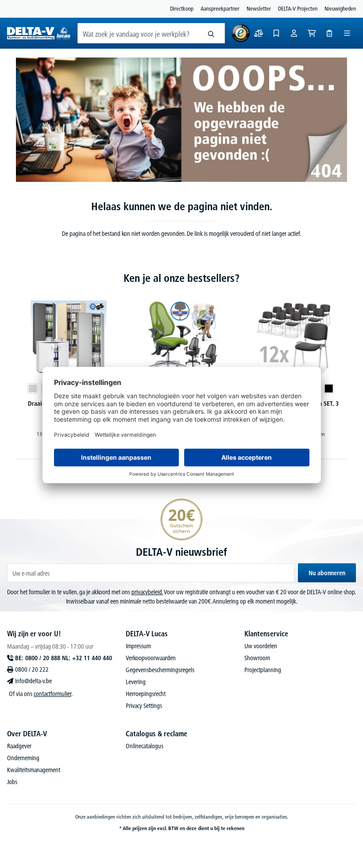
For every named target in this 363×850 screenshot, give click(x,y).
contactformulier (52, 694)
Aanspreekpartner (220, 8)
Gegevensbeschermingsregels (160, 670)
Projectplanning (262, 670)
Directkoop (181, 8)
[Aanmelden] (294, 33)
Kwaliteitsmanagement (33, 770)
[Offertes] (329, 33)
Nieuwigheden (340, 8)
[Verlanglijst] (276, 33)
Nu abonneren (327, 573)
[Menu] (347, 33)
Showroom (257, 658)
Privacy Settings (144, 706)
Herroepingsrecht (146, 694)
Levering (136, 682)
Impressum (138, 646)
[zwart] (329, 388)
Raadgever (19, 746)
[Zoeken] (211, 33)
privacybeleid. (147, 592)
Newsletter (259, 8)
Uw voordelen (260, 646)
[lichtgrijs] (32, 388)
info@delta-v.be (33, 681)
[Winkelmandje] (312, 33)
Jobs (12, 782)
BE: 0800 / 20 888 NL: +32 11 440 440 (63, 658)
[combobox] (137, 33)
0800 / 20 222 (32, 669)
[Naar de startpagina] (38, 33)
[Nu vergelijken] (258, 33)
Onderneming (23, 758)
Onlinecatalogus (144, 746)
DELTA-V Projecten (297, 8)
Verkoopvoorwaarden (151, 658)
